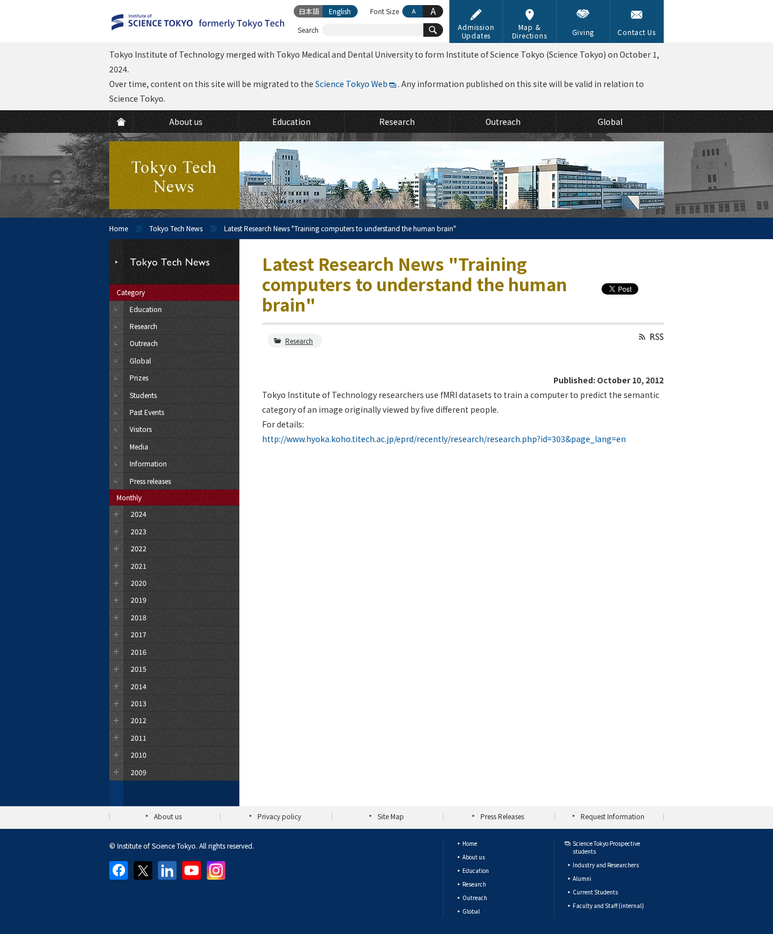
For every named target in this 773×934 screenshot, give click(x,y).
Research (299, 340)
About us (168, 816)
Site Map (390, 816)
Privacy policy (279, 816)
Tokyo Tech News (176, 228)
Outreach (474, 897)
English (340, 11)
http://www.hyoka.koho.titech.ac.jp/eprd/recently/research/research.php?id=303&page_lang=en (444, 438)
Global (471, 911)
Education (475, 870)
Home (118, 228)
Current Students (595, 892)
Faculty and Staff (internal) (608, 905)
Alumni (582, 878)
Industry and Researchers (606, 865)
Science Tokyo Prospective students (606, 847)
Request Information (613, 816)
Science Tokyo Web (351, 83)
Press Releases (502, 816)
